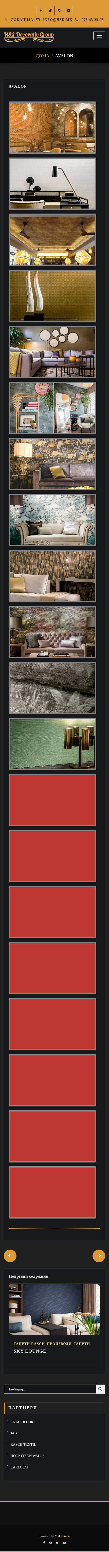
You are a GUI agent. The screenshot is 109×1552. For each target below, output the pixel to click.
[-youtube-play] (69, 10)
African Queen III (43, 1351)
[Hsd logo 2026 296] (29, 37)
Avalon (64, 55)
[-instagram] (59, 10)
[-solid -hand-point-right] (99, 1256)
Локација (23, 20)
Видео (25, 1344)
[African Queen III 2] (59, 1334)
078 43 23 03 (94, 20)
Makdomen (62, 1536)
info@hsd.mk (58, 20)
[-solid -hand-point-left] (10, 1256)
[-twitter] (50, 10)
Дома (42, 55)
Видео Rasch (48, 1344)
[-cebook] (41, 10)
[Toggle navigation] (99, 36)
